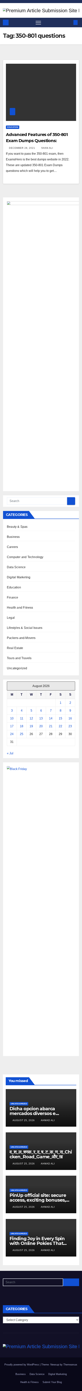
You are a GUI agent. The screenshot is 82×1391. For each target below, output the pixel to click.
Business (13, 536)
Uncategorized (17, 668)
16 (70, 718)
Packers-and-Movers (21, 638)
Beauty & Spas (17, 526)
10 (12, 718)
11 (21, 718)
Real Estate (15, 648)
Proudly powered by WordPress (22, 1364)
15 (60, 718)
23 (70, 726)
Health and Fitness (20, 607)
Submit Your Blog (52, 1382)
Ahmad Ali (48, 1120)
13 (41, 718)
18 (21, 726)
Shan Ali (47, 148)
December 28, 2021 (22, 148)
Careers (12, 547)
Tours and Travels (19, 658)
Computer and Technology (25, 557)
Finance (12, 597)
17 (12, 726)
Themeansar (70, 1364)
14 (50, 718)
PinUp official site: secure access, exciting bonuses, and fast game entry (38, 1200)
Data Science (16, 567)
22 (60, 726)
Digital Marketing (18, 577)
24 (12, 734)
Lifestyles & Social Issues (24, 627)
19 (31, 726)
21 (50, 726)
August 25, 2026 (24, 1120)
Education (12, 127)
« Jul (10, 753)
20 (41, 726)
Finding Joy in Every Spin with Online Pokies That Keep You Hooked (37, 1243)
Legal (11, 617)
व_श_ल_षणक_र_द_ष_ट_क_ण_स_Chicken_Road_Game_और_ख (41, 1154)
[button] (69, 22)
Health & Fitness (29, 1382)
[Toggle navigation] (38, 22)
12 (31, 718)
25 (21, 734)
